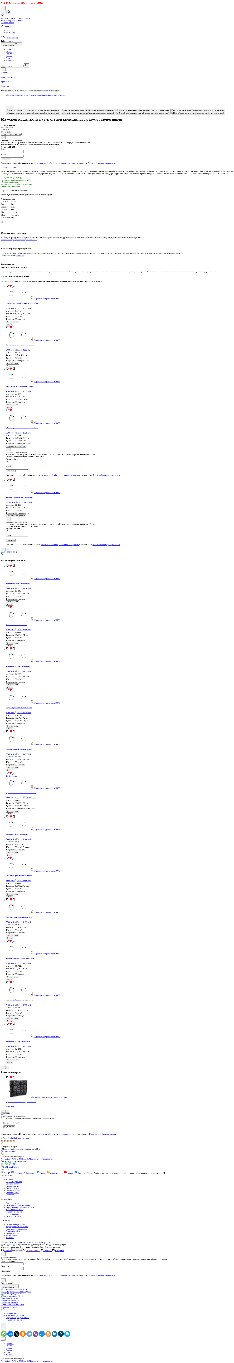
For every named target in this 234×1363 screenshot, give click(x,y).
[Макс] (2, 1165)
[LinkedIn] (55, 1334)
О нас (8, 58)
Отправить (6, 1271)
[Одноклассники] (23, 1334)
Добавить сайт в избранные (15, 1242)
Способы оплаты (13, 1184)
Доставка (10, 49)
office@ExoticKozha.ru (10, 1167)
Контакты (10, 60)
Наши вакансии (12, 1233)
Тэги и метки (11, 1235)
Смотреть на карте (8, 1151)
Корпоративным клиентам (17, 1227)
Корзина (9, 1179)
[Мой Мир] (42, 1334)
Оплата (9, 52)
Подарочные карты (14, 1212)
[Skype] (67, 1334)
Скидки (9, 56)
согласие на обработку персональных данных (55, 163)
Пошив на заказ (12, 1193)
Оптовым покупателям (15, 1224)
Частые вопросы (13, 1214)
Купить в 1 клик (12, 322)
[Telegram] (14, 1165)
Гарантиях (20, 256)
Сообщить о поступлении (11, 134)
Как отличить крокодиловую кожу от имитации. (19, 240)
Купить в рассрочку (14, 1216)
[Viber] (10, 1165)
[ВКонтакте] (10, 1334)
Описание (5, 167)
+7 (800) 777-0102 (23, 18)
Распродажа (11, 1313)
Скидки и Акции (13, 1190)
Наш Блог (10, 1195)
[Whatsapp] (6, 1165)
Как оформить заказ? (14, 1210)
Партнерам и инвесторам (16, 1229)
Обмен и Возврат (13, 1188)
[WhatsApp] (4, 1334)
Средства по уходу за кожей (17, 1318)
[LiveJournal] (61, 1334)
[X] (17, 1334)
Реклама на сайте (13, 1231)
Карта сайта (47, 1242)
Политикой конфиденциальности (101, 163)
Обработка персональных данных (20, 1207)
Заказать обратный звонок (12, 20)
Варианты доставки (14, 1182)
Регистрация (11, 32)
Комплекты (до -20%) (15, 1315)
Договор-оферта (12, 1203)
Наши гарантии (12, 1186)
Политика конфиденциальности (19, 1205)
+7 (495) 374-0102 (8, 18)
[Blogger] (48, 1334)
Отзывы (9, 54)
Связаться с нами (34, 1242)
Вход (8, 30)
